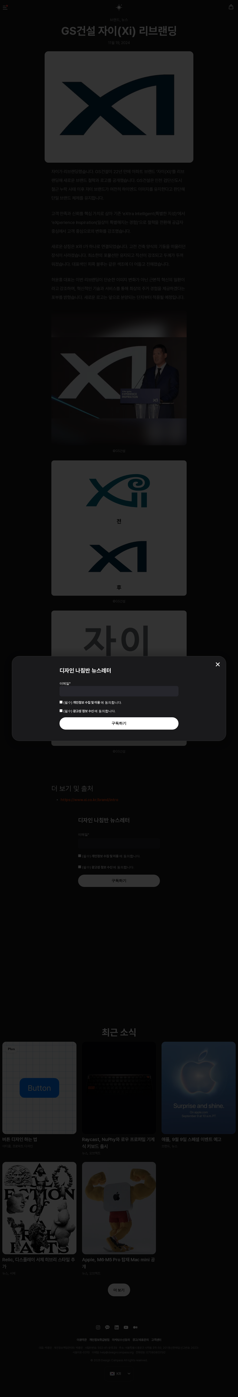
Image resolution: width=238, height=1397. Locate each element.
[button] (218, 664)
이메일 (65, 683)
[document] (119, 698)
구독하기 (119, 723)
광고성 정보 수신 (83, 711)
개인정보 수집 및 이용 (87, 702)
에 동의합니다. (92, 702)
